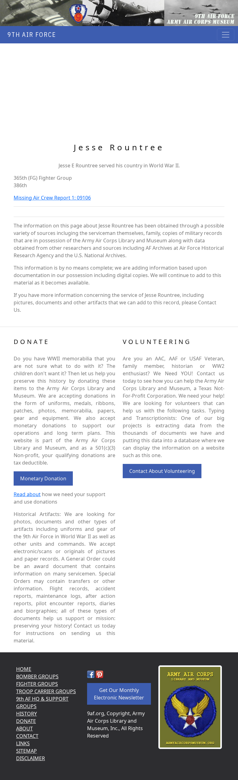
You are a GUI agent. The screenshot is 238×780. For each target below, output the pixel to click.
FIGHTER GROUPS (37, 684)
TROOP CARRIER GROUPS (46, 691)
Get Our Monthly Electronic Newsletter (119, 694)
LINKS (23, 743)
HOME (23, 669)
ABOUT (24, 728)
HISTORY (26, 713)
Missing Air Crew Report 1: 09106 (52, 197)
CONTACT (27, 736)
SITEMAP (26, 750)
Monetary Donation (43, 478)
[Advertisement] (119, 89)
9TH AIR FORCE (30, 34)
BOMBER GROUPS (37, 676)
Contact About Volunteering (162, 471)
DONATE (26, 721)
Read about (27, 494)
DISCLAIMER (30, 758)
